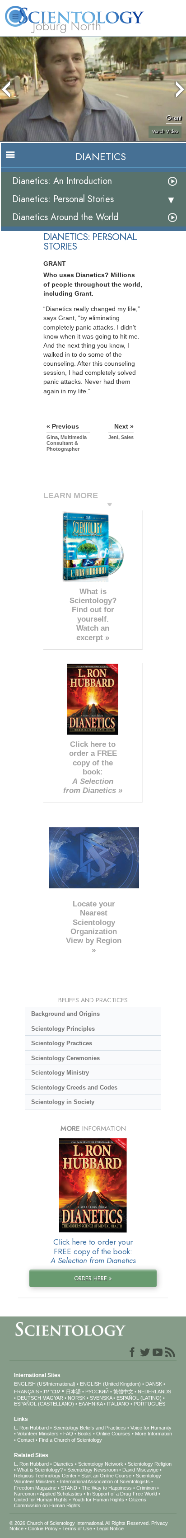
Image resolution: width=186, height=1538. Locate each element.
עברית (51, 1391)
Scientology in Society (62, 1102)
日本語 (73, 1391)
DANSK (153, 1384)
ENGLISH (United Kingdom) (110, 1384)
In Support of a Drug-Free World (122, 1493)
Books (85, 1433)
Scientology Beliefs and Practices (89, 1427)
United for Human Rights (41, 1499)
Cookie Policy (43, 1528)
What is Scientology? (40, 1469)
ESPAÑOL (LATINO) (139, 1398)
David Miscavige (140, 1469)
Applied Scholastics (61, 1493)
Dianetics (63, 1464)
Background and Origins (65, 1013)
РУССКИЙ (97, 1391)
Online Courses (113, 1433)
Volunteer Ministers (38, 1433)
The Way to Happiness (107, 1488)
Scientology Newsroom (92, 1469)
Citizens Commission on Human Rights (80, 1502)
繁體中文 (123, 1391)
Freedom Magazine (35, 1488)
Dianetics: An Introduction (62, 181)
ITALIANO (118, 1403)
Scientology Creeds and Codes (74, 1087)
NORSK (76, 1398)
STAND (69, 1488)
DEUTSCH (29, 1398)
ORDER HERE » (93, 1278)
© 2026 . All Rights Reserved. (80, 1523)
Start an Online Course (106, 1475)
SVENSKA (101, 1398)
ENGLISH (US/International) (44, 1384)
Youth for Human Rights (98, 1499)
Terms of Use (77, 1528)
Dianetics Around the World (65, 217)
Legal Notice (110, 1528)
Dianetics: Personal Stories (63, 199)
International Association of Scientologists (105, 1481)
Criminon (146, 1488)
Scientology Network (100, 1464)
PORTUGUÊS (149, 1403)
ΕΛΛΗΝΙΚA (90, 1403)
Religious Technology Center (45, 1475)
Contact (25, 1440)
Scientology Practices (61, 1043)
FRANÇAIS (26, 1391)
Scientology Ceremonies (65, 1058)
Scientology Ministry (60, 1072)
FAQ (68, 1433)
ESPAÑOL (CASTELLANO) (44, 1403)
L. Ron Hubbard (31, 1427)
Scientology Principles (63, 1028)
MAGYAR (52, 1398)
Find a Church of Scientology (70, 1440)
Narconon (25, 1493)
